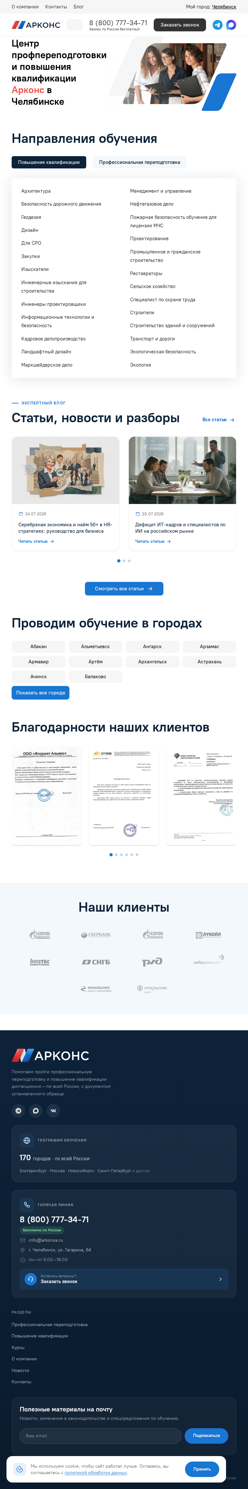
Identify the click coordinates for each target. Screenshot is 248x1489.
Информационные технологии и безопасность (57, 321)
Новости (20, 1370)
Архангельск (152, 662)
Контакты (56, 7)
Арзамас (209, 646)
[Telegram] (18, 1111)
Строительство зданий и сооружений (172, 325)
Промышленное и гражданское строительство (165, 256)
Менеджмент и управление (160, 191)
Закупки (30, 256)
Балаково (95, 677)
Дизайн (29, 230)
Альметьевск (95, 646)
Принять (202, 1469)
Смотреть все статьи (119, 588)
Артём (95, 662)
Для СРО (31, 243)
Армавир (38, 662)
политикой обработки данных (96, 1472)
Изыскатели (35, 269)
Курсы (18, 1347)
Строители (142, 313)
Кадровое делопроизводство (53, 339)
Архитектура (36, 191)
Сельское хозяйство (152, 286)
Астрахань (210, 662)
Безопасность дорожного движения (61, 204)
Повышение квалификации (40, 1336)
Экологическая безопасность (163, 352)
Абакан (38, 646)
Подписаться (206, 1435)
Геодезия (31, 217)
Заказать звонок (179, 25)
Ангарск (152, 646)
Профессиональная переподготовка (50, 1324)
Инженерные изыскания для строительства (54, 287)
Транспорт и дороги (152, 339)
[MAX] (36, 1111)
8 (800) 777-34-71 (118, 22)
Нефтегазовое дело (151, 204)
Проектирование (149, 238)
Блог (79, 7)
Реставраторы (146, 273)
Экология (140, 365)
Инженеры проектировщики (53, 304)
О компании (25, 7)
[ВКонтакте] (53, 1111)
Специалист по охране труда (162, 300)
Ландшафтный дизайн (46, 352)
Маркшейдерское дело (46, 365)
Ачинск (38, 677)
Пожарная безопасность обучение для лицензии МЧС (173, 221)
